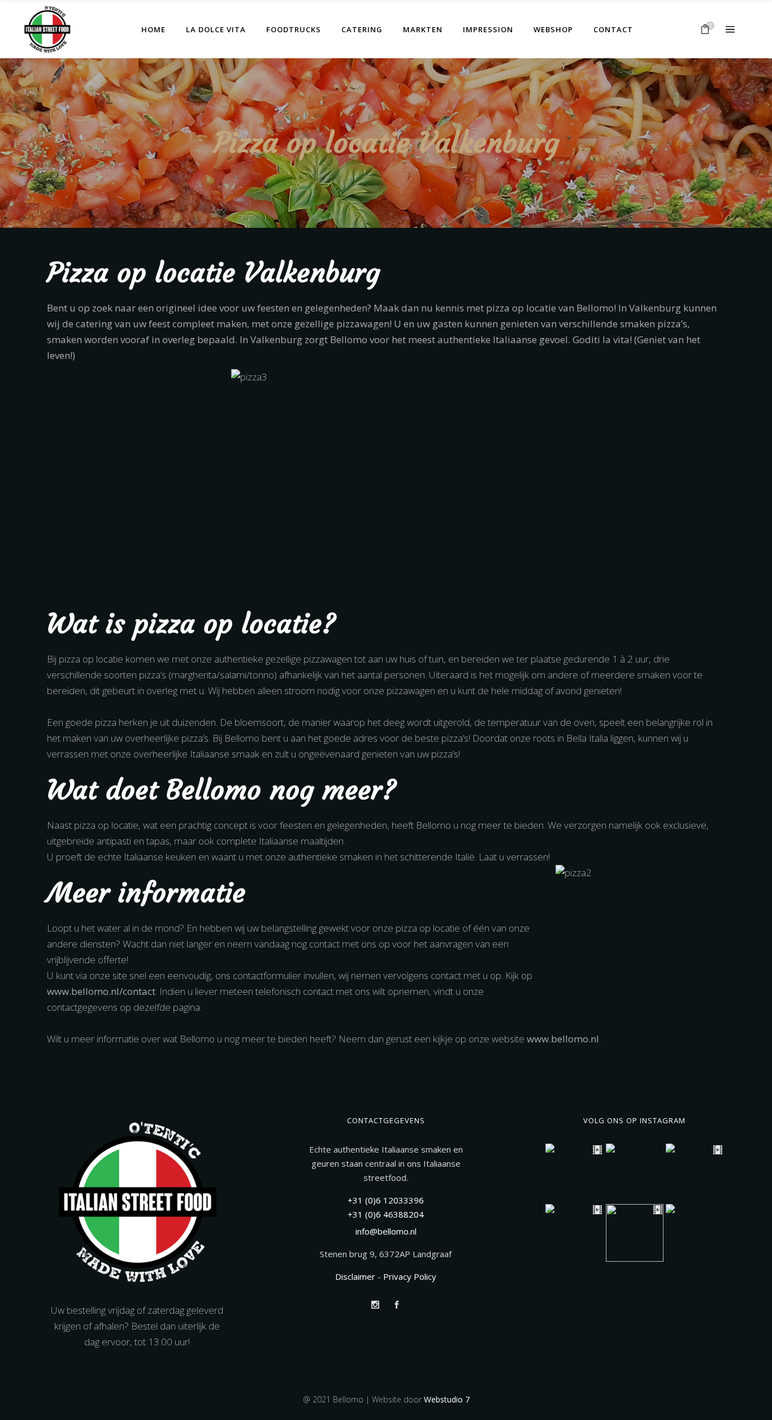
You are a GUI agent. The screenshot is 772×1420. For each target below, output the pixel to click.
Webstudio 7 (447, 1399)
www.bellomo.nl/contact (101, 991)
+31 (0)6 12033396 (386, 1200)
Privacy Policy (409, 1276)
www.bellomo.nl (563, 1038)
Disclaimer (355, 1276)
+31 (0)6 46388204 (386, 1214)
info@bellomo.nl (386, 1231)
